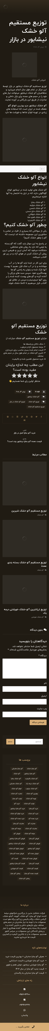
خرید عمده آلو (33, 819)
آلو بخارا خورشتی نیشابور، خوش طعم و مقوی (25, 964)
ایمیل (44, 696)
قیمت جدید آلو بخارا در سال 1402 (30, 969)
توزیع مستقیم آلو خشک (36, 407)
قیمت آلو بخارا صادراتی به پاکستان (29, 973)
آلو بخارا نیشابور (29, 774)
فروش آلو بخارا (34, 839)
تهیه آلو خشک (31, 799)
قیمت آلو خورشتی (17, 869)
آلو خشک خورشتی (37, 617)
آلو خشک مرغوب (31, 789)
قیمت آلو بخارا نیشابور (17, 864)
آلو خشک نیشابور (33, 397)
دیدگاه (43, 655)
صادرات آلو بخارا (18, 824)
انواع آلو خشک (16, 789)
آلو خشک (40, 515)
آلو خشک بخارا (16, 779)
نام (45, 683)
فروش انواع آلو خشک (16, 849)
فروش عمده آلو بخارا (17, 854)
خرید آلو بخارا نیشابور (17, 809)
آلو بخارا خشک (32, 769)
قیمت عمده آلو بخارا (31, 874)
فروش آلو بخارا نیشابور (17, 839)
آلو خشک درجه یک (32, 784)
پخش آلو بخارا (15, 874)
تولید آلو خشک (29, 804)
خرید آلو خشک (33, 814)
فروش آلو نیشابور (34, 849)
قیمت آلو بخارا (34, 864)
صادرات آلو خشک (31, 829)
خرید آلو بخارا (33, 809)
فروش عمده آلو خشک (29, 859)
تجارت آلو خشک (16, 794)
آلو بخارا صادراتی (17, 769)
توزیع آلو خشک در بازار (17, 402)
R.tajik (37, 392)
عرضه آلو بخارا (16, 829)
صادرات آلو (31, 824)
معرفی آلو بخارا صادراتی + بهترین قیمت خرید (24, 956)
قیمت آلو (15, 859)
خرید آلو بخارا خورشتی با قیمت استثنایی (26, 960)
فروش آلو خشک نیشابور (16, 844)
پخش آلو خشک (24, 879)
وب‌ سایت (42, 708)
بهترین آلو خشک (32, 794)
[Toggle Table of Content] (41, 169)
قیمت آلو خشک (32, 869)
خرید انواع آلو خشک (17, 814)
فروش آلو (17, 834)
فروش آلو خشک (34, 844)
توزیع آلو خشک (34, 402)
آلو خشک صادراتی (16, 784)
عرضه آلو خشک (29, 834)
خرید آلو (17, 804)
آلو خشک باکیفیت (31, 779)
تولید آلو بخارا (17, 799)
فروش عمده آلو (33, 854)
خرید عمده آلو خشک (17, 819)
